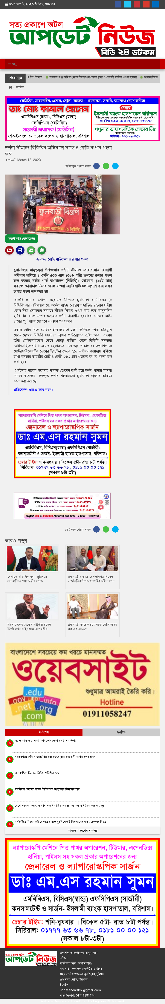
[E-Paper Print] (20, 250)
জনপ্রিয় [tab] (121, 732)
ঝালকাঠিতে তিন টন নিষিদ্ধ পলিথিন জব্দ (37, 773)
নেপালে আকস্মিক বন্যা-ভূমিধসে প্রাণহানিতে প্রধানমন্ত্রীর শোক (27, 579)
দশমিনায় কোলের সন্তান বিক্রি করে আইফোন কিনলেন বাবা (47, 789)
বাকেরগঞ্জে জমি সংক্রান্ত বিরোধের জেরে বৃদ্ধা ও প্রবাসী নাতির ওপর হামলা (75, 77)
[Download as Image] (31, 250)
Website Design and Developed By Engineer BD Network (82, 1001)
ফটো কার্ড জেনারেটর (22, 239)
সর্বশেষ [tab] (44, 732)
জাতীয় (20, 87)
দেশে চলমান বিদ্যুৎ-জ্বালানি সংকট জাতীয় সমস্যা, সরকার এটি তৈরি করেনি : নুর (59, 805)
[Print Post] (9, 250)
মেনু (14, 64)
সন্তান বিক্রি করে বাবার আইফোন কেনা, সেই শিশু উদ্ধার (45, 740)
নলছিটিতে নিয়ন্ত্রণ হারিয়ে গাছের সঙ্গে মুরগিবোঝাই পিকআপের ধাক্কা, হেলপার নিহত (60, 822)
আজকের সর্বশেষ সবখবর (83, 830)
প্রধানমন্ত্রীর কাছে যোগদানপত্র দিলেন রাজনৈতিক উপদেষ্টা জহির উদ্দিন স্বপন (91, 579)
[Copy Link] (41, 250)
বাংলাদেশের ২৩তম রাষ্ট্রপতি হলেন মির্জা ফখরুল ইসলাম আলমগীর (29, 627)
